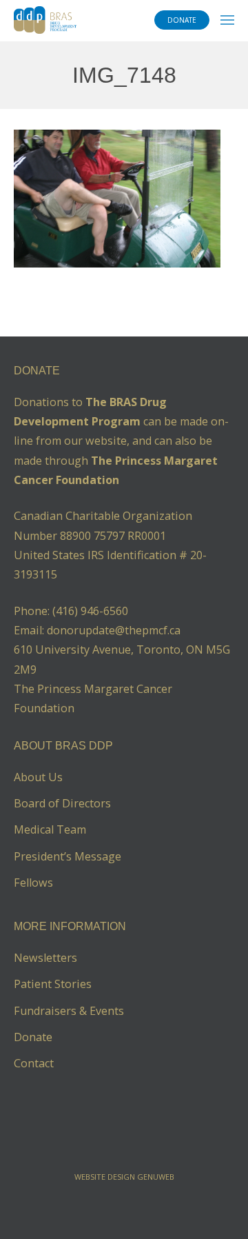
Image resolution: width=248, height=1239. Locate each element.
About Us (38, 777)
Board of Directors (62, 803)
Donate (33, 1037)
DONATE (181, 20)
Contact (34, 1063)
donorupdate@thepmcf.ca (113, 630)
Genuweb (155, 1176)
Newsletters (45, 957)
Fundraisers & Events (69, 1010)
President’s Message (67, 856)
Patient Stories (53, 983)
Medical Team (50, 829)
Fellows (33, 882)
